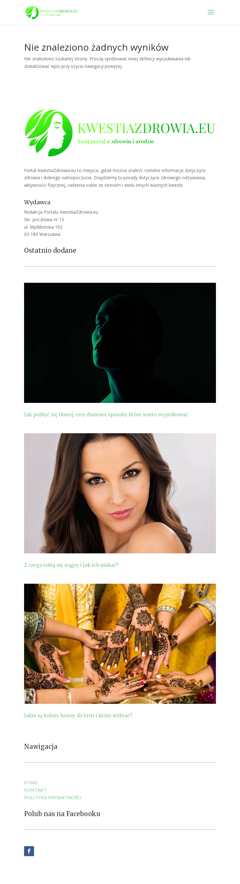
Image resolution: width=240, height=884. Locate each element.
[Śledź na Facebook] (29, 851)
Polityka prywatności (53, 797)
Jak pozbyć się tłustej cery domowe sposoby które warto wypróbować (106, 415)
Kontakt (35, 790)
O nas (31, 782)
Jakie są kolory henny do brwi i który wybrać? (78, 716)
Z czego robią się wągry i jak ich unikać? (71, 565)
